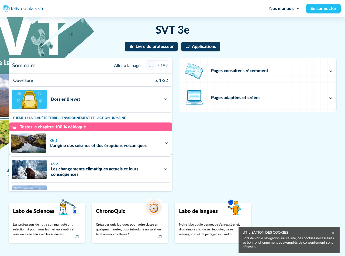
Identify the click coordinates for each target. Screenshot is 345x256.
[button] (257, 71)
